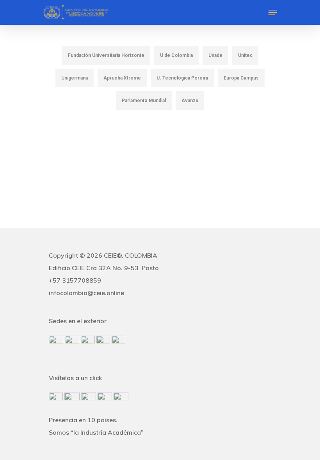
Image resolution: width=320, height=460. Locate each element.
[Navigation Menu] (272, 12)
